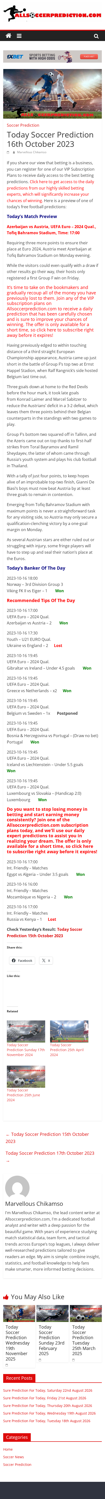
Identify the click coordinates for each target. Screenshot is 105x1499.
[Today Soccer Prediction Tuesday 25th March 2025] (86, 1308)
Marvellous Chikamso (31, 152)
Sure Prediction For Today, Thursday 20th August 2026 (47, 1405)
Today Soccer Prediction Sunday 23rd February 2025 (51, 1340)
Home (8, 1449)
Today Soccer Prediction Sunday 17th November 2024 (26, 1050)
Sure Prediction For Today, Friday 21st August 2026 (44, 1398)
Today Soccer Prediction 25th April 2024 (67, 1050)
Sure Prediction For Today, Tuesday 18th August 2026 (46, 1420)
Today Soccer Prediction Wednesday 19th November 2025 (18, 1343)
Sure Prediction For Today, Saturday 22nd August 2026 (47, 1390)
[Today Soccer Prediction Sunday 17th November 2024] (26, 1031)
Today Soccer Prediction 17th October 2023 (50, 1156)
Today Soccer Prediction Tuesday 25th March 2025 (83, 1340)
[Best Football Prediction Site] (8, 36)
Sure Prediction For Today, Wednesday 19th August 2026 (49, 1413)
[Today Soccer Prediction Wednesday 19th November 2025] (19, 1308)
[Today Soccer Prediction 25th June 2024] (26, 1077)
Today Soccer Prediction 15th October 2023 (47, 1137)
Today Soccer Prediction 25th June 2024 (23, 1095)
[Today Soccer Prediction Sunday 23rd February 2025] (52, 1308)
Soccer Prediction (23, 125)
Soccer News (13, 1457)
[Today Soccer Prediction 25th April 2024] (69, 1031)
